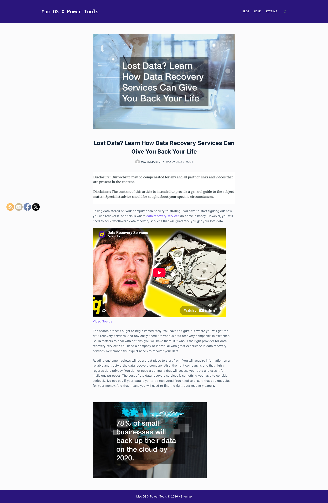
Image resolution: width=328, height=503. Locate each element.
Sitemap (272, 11)
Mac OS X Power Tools (70, 11)
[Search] (285, 11)
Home (257, 11)
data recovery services (162, 216)
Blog (245, 11)
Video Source (102, 321)
